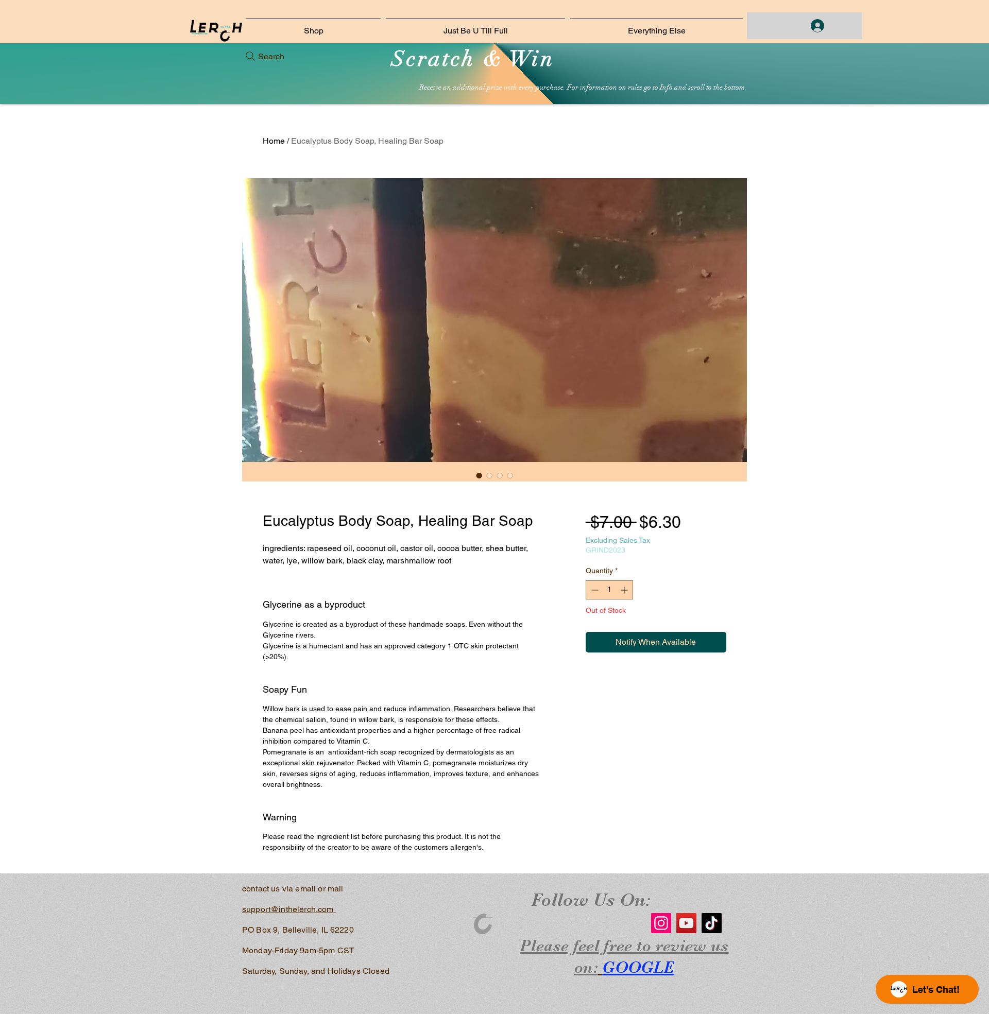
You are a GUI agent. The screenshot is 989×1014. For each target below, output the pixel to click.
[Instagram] (661, 923)
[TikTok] (712, 923)
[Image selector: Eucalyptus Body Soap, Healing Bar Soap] (479, 475)
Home (274, 141)
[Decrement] (593, 590)
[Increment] (625, 590)
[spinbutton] (609, 590)
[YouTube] (686, 923)
